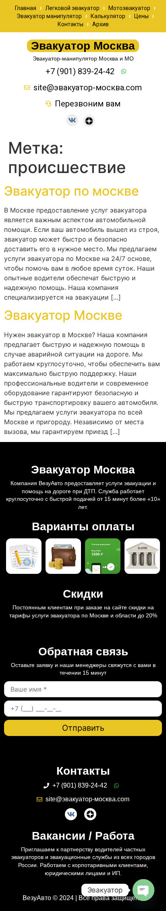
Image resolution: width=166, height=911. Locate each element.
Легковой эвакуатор (72, 8)
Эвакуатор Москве (63, 315)
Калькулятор (108, 16)
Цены (141, 16)
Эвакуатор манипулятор (49, 16)
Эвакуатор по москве (71, 191)
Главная (25, 8)
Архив (100, 24)
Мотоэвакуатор (129, 8)
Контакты (70, 24)
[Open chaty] (143, 890)
